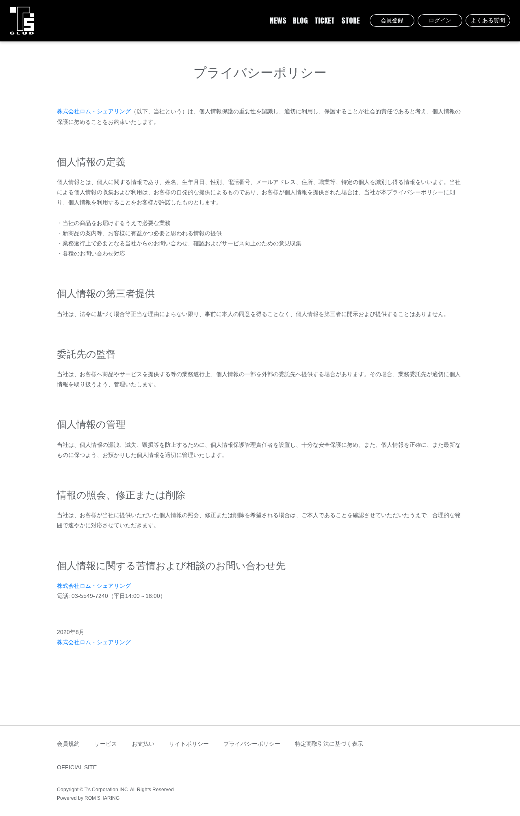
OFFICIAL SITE (77, 767)
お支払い (143, 743)
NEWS (278, 20)
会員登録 (392, 20)
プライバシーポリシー (251, 743)
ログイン (440, 20)
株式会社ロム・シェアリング (94, 111)
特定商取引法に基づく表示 (329, 743)
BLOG (300, 20)
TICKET (324, 20)
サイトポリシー (189, 743)
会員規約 (68, 743)
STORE (350, 20)
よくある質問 (488, 20)
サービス (105, 743)
